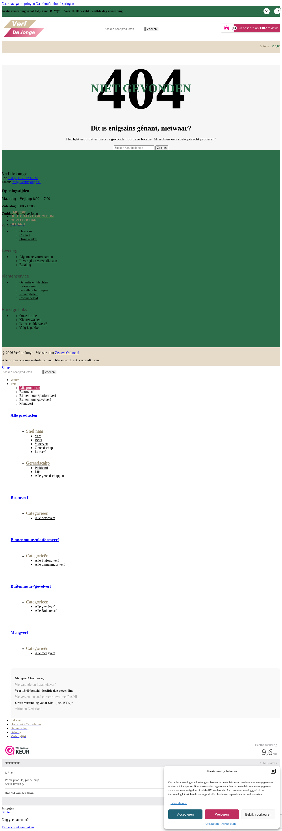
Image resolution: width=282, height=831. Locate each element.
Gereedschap (44, 448)
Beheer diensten (179, 803)
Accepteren (185, 814)
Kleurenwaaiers (30, 320)
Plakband (41, 468)
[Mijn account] (266, 11)
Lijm (38, 472)
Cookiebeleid (212, 823)
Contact (24, 235)
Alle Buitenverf (45, 610)
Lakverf (40, 452)
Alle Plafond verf (47, 560)
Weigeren (222, 814)
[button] (273, 771)
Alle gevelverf (45, 607)
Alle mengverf (45, 653)
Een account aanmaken (18, 827)
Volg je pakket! (30, 327)
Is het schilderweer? (33, 323)
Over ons (25, 231)
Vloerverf (41, 444)
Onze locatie (28, 316)
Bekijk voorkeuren (258, 814)
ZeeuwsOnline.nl (67, 353)
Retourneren (28, 286)
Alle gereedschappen (49, 476)
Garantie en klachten (33, 282)
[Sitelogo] (24, 37)
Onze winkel (28, 239)
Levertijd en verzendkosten (38, 261)
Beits (38, 440)
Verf (38, 436)
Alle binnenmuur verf (50, 564)
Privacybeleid (28, 294)
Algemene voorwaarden (36, 257)
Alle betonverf (45, 518)
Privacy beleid (228, 823)
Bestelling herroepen (33, 290)
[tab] (29, 388)
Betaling (25, 265)
